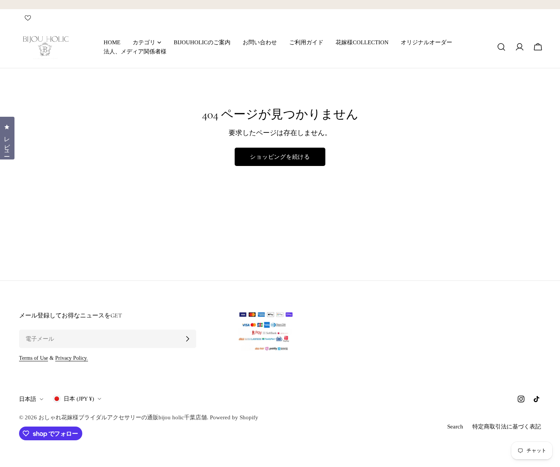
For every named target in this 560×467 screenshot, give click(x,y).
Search (455, 427)
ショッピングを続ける (280, 157)
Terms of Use (33, 358)
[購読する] (187, 339)
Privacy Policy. (71, 358)
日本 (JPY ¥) (79, 399)
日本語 (27, 399)
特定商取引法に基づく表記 (506, 427)
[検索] (501, 47)
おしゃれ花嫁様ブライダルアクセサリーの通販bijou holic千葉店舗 (122, 417)
